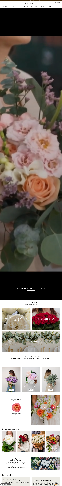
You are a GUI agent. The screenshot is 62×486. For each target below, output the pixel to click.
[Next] (42, 0)
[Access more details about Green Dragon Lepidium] (57, 406)
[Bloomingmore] (31, 4)
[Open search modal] (2, 6)
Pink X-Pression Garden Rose (16, 413)
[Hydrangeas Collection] (9, 441)
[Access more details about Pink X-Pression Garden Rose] (53, 407)
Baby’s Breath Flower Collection (37, 452)
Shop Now (31, 291)
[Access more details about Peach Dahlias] (39, 411)
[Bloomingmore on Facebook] (55, 2)
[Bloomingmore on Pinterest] (57, 2)
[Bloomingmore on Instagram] (56, 2)
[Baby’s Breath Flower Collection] (38, 441)
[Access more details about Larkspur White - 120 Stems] (45, 415)
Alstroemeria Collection (50, 452)
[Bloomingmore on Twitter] (59, 2)
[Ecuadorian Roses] (23, 441)
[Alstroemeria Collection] (53, 441)
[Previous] (20, 0)
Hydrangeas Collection (6, 452)
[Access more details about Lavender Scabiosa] (49, 411)
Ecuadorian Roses (20, 452)
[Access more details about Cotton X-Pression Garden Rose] (44, 407)
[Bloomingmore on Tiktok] (58, 2)
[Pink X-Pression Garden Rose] (16, 407)
